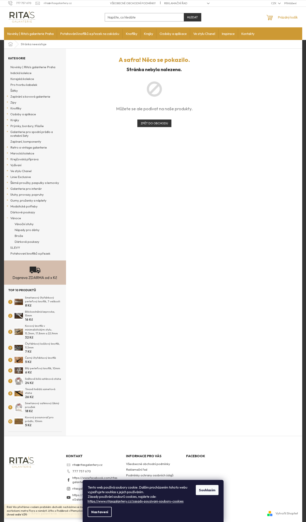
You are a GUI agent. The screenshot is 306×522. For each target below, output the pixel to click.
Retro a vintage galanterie (28, 147)
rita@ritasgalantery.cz (87, 465)
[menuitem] (30, 33)
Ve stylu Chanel (21, 171)
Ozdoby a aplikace (23, 114)
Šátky (14, 91)
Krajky (14, 120)
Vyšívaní (15, 165)
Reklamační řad (175, 3)
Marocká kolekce (22, 153)
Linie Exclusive (20, 177)
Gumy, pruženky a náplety (28, 200)
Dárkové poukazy (22, 212)
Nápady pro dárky (27, 230)
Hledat (192, 17)
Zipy (13, 102)
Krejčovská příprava (24, 159)
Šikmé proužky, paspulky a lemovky (34, 183)
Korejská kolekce (22, 79)
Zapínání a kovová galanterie (30, 96)
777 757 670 (81, 471)
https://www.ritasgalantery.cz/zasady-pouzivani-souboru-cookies (136, 501)
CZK (274, 3)
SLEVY (15, 248)
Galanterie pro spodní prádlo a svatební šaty (31, 134)
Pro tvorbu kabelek (23, 85)
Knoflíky (15, 108)
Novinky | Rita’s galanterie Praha (32, 67)
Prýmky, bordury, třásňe (27, 126)
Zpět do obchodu (154, 123)
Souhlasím (207, 490)
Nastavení (99, 512)
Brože (19, 236)
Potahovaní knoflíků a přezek (30, 253)
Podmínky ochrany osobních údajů (150, 475)
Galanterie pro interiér (26, 189)
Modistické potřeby (24, 206)
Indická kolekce (21, 73)
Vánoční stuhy (24, 224)
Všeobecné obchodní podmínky (133, 3)
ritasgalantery (82, 488)
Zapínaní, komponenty (25, 141)
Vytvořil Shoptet (287, 513)
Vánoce (15, 218)
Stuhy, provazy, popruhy (27, 195)
